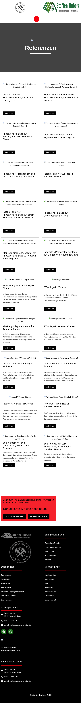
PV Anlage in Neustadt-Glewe (59, 326)
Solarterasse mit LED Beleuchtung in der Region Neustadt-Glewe (57, 446)
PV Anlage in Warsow (55, 287)
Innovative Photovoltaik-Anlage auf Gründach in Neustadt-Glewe (61, 253)
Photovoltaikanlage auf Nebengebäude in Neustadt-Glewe (17, 136)
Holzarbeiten (6, 588)
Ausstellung (49, 579)
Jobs (47, 583)
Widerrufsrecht (50, 592)
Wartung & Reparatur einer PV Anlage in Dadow (18, 327)
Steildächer (5, 579)
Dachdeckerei (6, 575)
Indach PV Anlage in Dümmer (18, 403)
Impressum (49, 588)
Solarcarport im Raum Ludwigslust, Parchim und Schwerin (16, 445)
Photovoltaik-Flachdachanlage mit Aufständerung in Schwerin (19, 175)
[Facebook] (3, 631)
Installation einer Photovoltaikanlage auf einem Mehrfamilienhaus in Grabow (18, 215)
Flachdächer (5, 583)
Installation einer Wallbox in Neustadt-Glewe (58, 175)
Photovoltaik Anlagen (53, 547)
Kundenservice (50, 575)
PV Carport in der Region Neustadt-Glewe (57, 405)
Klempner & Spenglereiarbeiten (12, 592)
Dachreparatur (6, 600)
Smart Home (49, 551)
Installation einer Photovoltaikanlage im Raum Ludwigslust (18, 97)
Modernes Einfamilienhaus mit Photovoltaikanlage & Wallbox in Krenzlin (61, 97)
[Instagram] (10, 631)
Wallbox (48, 560)
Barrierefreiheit (50, 600)
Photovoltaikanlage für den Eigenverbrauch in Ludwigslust (60, 136)
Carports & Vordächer (9, 596)
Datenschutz (49, 596)
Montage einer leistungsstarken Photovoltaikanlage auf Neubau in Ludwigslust (19, 256)
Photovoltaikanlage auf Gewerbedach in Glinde (56, 214)
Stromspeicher (50, 555)
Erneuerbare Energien (52, 543)
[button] (37, 19)
